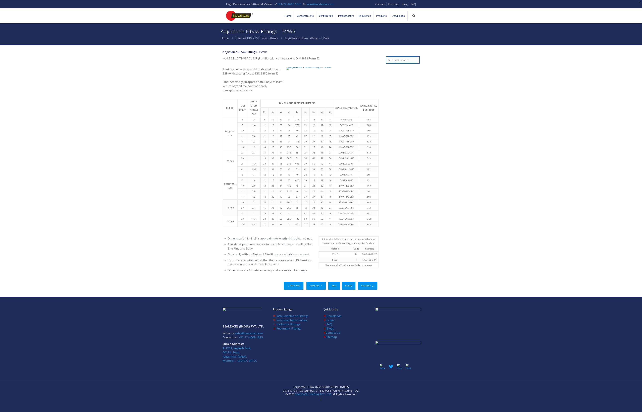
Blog (405, 4)
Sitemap (331, 337)
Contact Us (333, 333)
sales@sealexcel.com (320, 4)
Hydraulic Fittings (288, 324)
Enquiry (393, 4)
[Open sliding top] (638, 4)
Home (225, 38)
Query (331, 320)
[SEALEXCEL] (239, 15)
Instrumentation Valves (291, 320)
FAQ (413, 4)
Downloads (334, 316)
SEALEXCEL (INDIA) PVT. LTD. (313, 394)
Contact (380, 4)
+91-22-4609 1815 (289, 4)
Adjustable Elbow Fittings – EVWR (307, 38)
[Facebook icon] (321, 400)
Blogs (330, 328)
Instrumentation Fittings (292, 316)
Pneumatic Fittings (288, 328)
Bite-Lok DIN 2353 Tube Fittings (257, 38)
